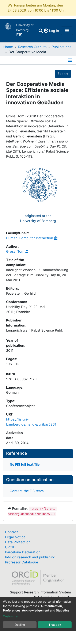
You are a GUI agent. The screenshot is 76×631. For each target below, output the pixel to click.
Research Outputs (32, 47)
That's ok (55, 624)
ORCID (10, 547)
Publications (61, 47)
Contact (11, 532)
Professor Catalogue (21, 562)
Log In (54, 31)
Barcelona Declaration (22, 552)
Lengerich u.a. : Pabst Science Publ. (34, 330)
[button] (46, 30)
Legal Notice (15, 537)
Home (8, 47)
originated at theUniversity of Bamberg (38, 218)
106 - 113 (13, 364)
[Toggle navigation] (67, 30)
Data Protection (17, 542)
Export (62, 74)
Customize (10, 616)
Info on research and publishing (30, 557)
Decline (20, 624)
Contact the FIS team (27, 491)
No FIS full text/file (25, 464)
